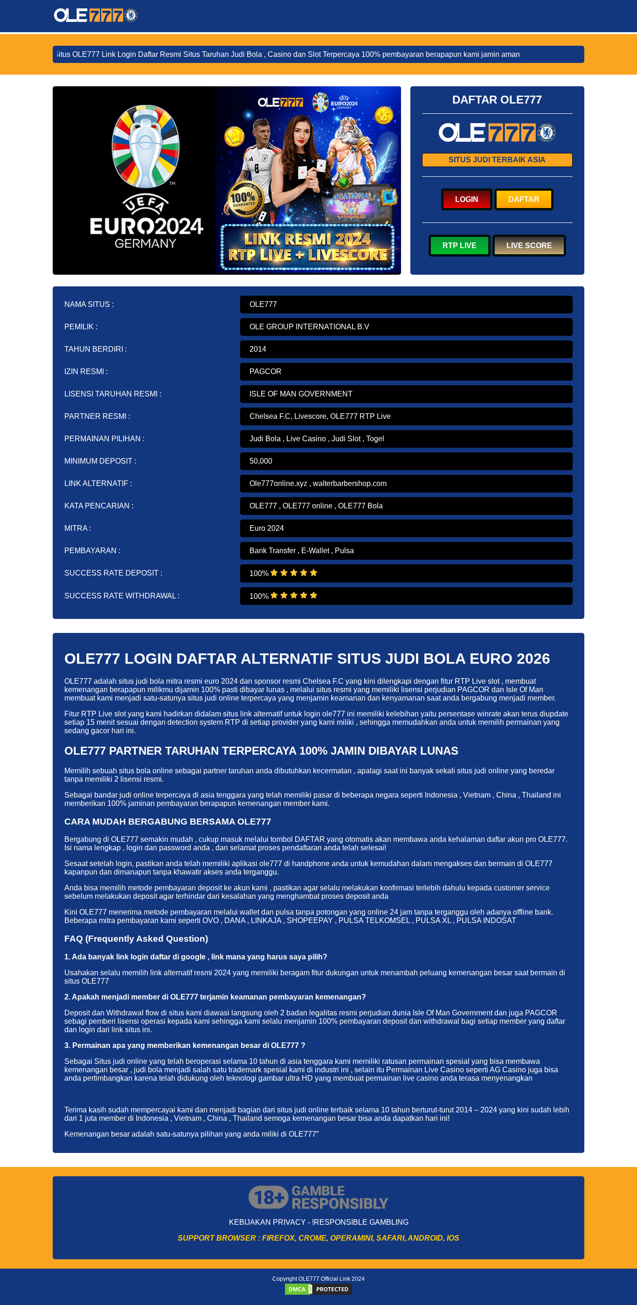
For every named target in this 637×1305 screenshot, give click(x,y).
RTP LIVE (460, 246)
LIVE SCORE (529, 246)
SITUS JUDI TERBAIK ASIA (497, 160)
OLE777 (263, 304)
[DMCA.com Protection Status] (318, 1294)
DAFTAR (524, 199)
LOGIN (466, 199)
